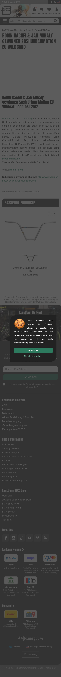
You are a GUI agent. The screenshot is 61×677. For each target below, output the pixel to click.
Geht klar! (33, 350)
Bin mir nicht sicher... (33, 356)
